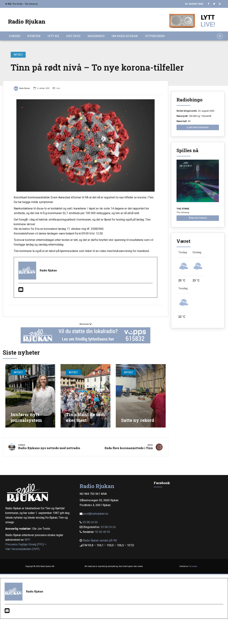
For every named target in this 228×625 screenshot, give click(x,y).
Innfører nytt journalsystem (26, 417)
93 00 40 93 (102, 532)
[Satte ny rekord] (141, 396)
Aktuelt (18, 54)
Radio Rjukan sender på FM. (100, 540)
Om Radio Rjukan (125, 36)
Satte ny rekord (137, 420)
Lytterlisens (155, 36)
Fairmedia (193, 566)
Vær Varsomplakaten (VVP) (22, 549)
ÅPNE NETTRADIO (198, 218)
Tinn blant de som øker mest (85, 417)
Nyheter (33, 36)
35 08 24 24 (108, 527)
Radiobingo (96, 36)
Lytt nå (53, 36)
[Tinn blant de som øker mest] (85, 396)
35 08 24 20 (90, 522)
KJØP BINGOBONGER (198, 127)
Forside (14, 36)
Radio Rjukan (26, 21)
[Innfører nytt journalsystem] (30, 396)
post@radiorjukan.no (95, 513)
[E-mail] (20, 290)
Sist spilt (73, 36)
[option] (85, 145)
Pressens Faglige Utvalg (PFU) (24, 544)
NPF (27, 539)
